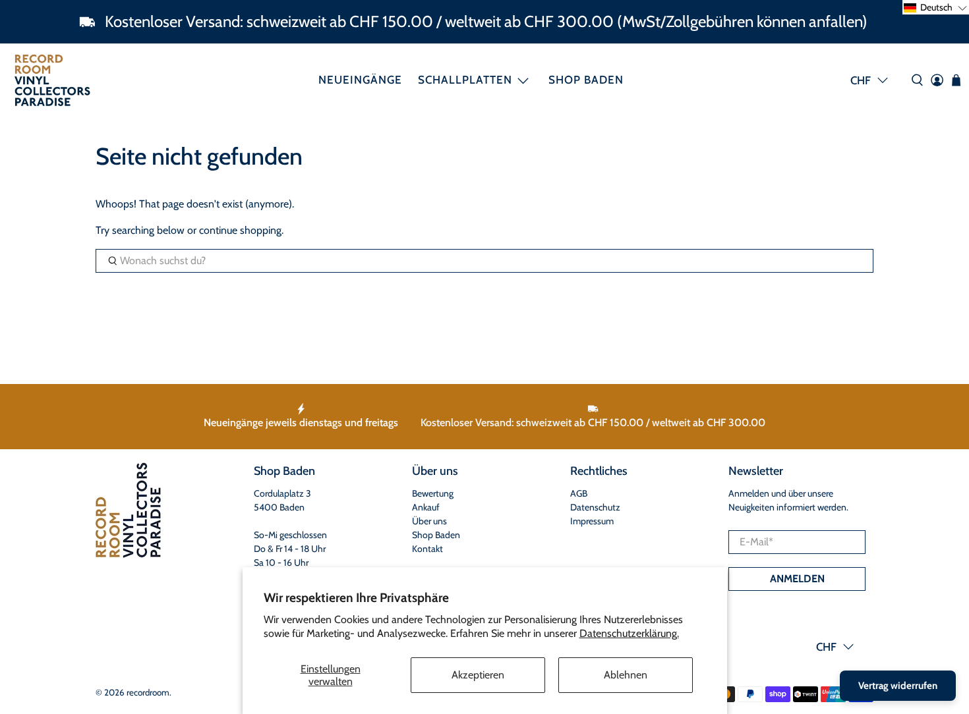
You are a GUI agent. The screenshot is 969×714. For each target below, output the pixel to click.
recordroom (148, 692)
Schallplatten (465, 79)
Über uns (429, 521)
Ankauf (426, 507)
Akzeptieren (478, 675)
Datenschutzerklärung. (629, 633)
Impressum (592, 521)
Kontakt (427, 549)
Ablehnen (625, 675)
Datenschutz (595, 507)
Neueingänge (360, 79)
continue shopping (240, 230)
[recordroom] (52, 80)
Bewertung (433, 493)
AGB (578, 493)
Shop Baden (586, 79)
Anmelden (797, 578)
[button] (935, 7)
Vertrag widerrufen (897, 686)
